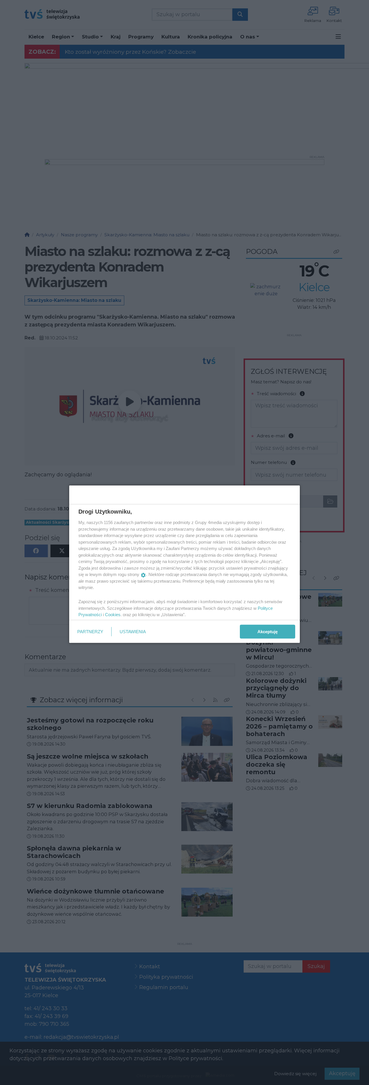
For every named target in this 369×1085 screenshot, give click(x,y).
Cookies (113, 614)
